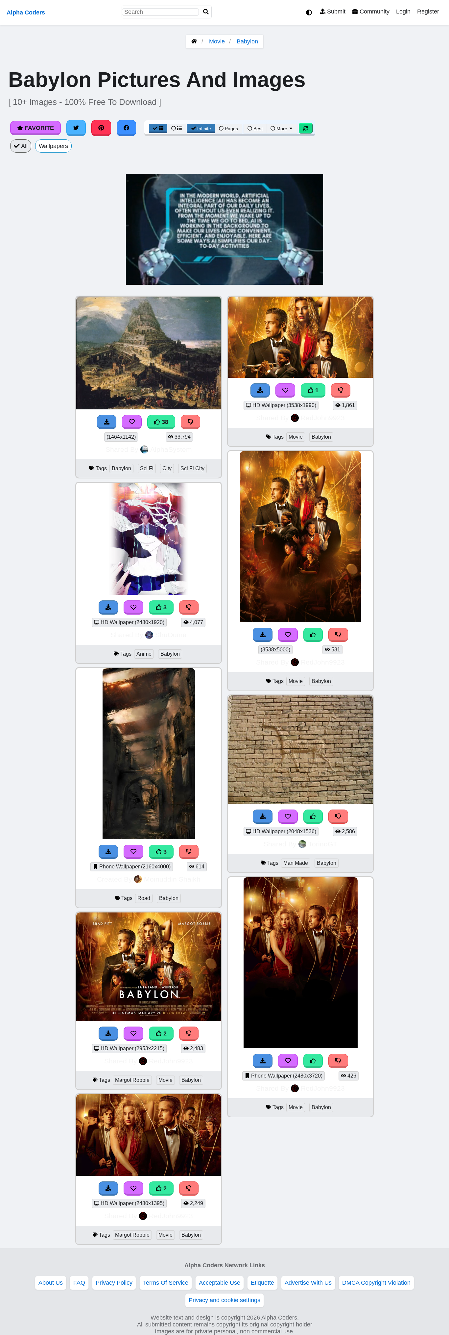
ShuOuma (171, 635)
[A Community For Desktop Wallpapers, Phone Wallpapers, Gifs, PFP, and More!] (194, 41)
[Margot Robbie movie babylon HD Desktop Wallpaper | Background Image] (148, 1019)
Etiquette (262, 1282)
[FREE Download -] (108, 1034)
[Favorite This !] (133, 1034)
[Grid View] (158, 128)
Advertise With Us (308, 1282)
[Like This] (313, 635)
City (167, 468)
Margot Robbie (132, 1080)
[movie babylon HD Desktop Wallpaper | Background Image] (300, 376)
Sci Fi (147, 468)
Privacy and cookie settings (224, 1300)
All (24, 146)
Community (374, 11)
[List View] (176, 128)
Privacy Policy (114, 1282)
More (282, 128)
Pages (231, 128)
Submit (335, 11)
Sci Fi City (192, 468)
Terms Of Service (165, 1282)
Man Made (295, 863)
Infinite (204, 128)
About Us (50, 1282)
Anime (144, 654)
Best (257, 128)
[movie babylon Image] (300, 620)
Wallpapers (53, 146)
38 (164, 422)
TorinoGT (322, 844)
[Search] (206, 12)
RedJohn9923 (171, 1061)
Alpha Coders (26, 12)
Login (403, 11)
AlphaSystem (171, 449)
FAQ (79, 1282)
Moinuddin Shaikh (172, 879)
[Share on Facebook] (126, 128)
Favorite (38, 128)
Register (428, 11)
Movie (217, 41)
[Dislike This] (189, 1034)
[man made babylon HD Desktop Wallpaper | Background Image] (300, 802)
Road (143, 898)
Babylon (247, 41)
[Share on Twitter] (76, 128)
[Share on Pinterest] (101, 128)
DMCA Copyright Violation (376, 1282)
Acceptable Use (219, 1282)
